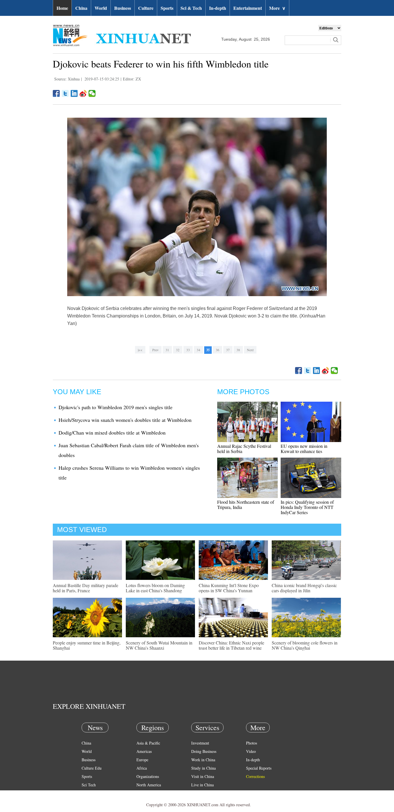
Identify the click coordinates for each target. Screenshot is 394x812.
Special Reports (258, 768)
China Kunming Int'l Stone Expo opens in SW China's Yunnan (229, 587)
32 (177, 349)
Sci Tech (89, 784)
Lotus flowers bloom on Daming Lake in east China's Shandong (155, 587)
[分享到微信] (92, 93)
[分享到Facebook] (56, 93)
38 (238, 349)
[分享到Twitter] (65, 93)
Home (62, 8)
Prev (155, 349)
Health (87, 793)
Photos (251, 743)
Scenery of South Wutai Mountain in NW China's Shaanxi (159, 645)
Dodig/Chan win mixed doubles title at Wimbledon (112, 432)
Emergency (200, 793)
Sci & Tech (191, 8)
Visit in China (202, 776)
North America (148, 784)
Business (122, 8)
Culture (145, 8)
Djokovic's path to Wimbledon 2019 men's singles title (115, 407)
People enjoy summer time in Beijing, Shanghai (87, 645)
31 (167, 349)
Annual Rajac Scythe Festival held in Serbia (244, 448)
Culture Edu (92, 768)
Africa (141, 768)
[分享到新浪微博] (83, 93)
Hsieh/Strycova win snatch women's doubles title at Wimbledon (125, 419)
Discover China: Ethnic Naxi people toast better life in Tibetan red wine (231, 645)
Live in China (202, 784)
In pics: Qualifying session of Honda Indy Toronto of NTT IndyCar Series (307, 507)
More (277, 8)
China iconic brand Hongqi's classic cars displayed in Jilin (304, 587)
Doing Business (203, 751)
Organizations (147, 776)
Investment (200, 743)
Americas (144, 751)
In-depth (217, 8)
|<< (140, 349)
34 (198, 349)
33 (188, 349)
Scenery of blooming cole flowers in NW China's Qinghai (304, 645)
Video (251, 751)
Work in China (203, 759)
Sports (167, 8)
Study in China (203, 768)
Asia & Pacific (148, 743)
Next (250, 349)
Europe (142, 759)
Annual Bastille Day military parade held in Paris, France (85, 587)
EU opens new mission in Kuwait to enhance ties (304, 448)
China (81, 8)
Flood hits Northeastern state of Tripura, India (245, 504)
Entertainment (247, 8)
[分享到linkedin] (74, 93)
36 (217, 349)
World (101, 8)
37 (228, 349)
